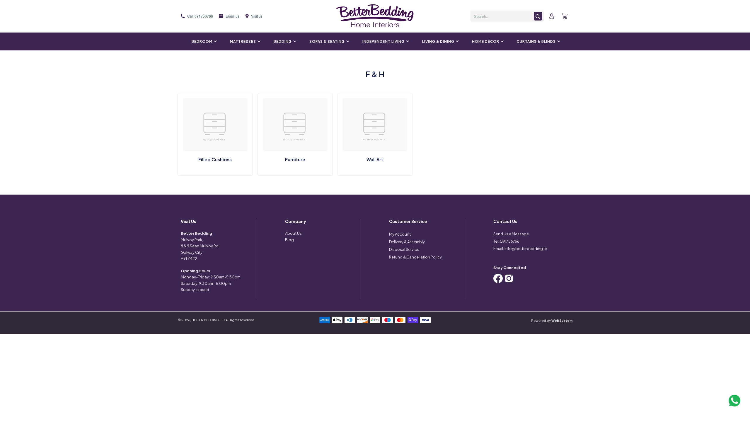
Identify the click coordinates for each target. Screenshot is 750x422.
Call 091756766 (200, 15)
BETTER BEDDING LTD (208, 320)
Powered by (551, 320)
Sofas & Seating (327, 41)
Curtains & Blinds (536, 41)
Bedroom (202, 41)
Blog (289, 239)
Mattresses (243, 41)
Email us (232, 15)
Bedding (283, 41)
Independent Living (383, 41)
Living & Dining (438, 41)
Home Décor (485, 41)
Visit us (256, 15)
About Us (293, 233)
